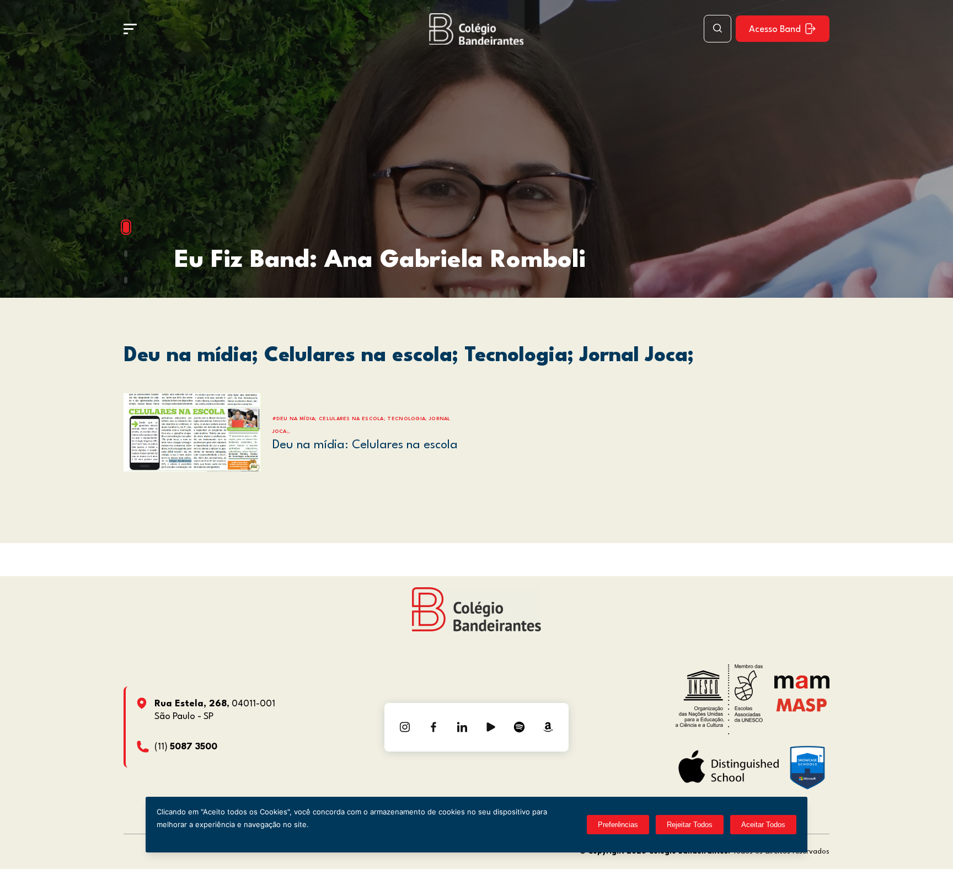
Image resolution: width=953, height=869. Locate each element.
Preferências (618, 824)
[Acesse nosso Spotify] (519, 727)
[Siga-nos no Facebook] (433, 727)
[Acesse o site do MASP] (801, 705)
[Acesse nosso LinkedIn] (462, 727)
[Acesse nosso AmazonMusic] (548, 727)
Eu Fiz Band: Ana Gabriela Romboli (380, 260)
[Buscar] (717, 28)
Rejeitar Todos (690, 824)
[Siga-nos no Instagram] (405, 727)
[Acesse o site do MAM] (801, 686)
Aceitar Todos (763, 824)
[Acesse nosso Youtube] (491, 727)
